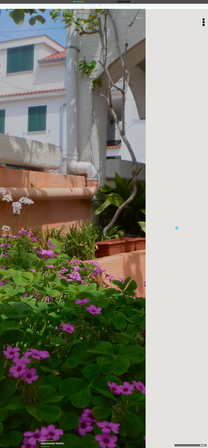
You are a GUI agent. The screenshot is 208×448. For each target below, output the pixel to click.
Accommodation (91, 4)
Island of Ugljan (86, 7)
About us (82, 4)
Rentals (99, 4)
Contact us (127, 4)
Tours (105, 4)
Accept (202, 445)
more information (196, 445)
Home (76, 4)
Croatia (77, 7)
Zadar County (81, 7)
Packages (112, 4)
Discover (119, 4)
